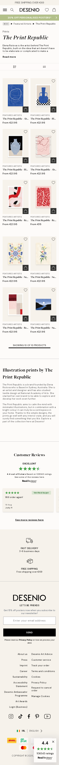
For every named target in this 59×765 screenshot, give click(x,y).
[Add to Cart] (26, 109)
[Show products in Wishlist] (46, 10)
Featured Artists (22, 23)
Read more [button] (9, 56)
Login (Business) (18, 707)
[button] (45, 750)
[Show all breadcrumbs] (6, 24)
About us (23, 654)
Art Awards (22, 701)
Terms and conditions (43, 671)
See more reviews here (29, 519)
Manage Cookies (40, 696)
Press (24, 659)
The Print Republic (46, 23)
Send (29, 632)
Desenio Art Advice (41, 654)
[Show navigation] (5, 10)
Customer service (41, 659)
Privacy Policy (25, 640)
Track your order (40, 665)
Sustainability (20, 676)
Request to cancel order (41, 689)
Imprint (24, 665)
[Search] (12, 10)
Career (24, 671)
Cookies (35, 676)
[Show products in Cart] (54, 10)
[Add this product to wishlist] (26, 81)
